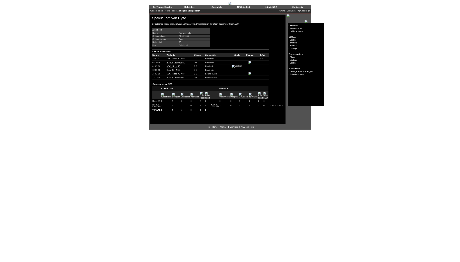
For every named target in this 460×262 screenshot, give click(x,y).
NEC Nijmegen (247, 127)
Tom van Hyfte (175, 18)
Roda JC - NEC (173, 70)
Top (208, 127)
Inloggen (183, 11)
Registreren (194, 11)
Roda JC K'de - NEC (176, 62)
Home (215, 127)
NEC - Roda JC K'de (176, 59)
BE (180, 42)
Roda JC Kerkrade (156, 105)
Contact (223, 127)
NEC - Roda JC (173, 66)
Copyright (234, 127)
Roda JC (156, 101)
